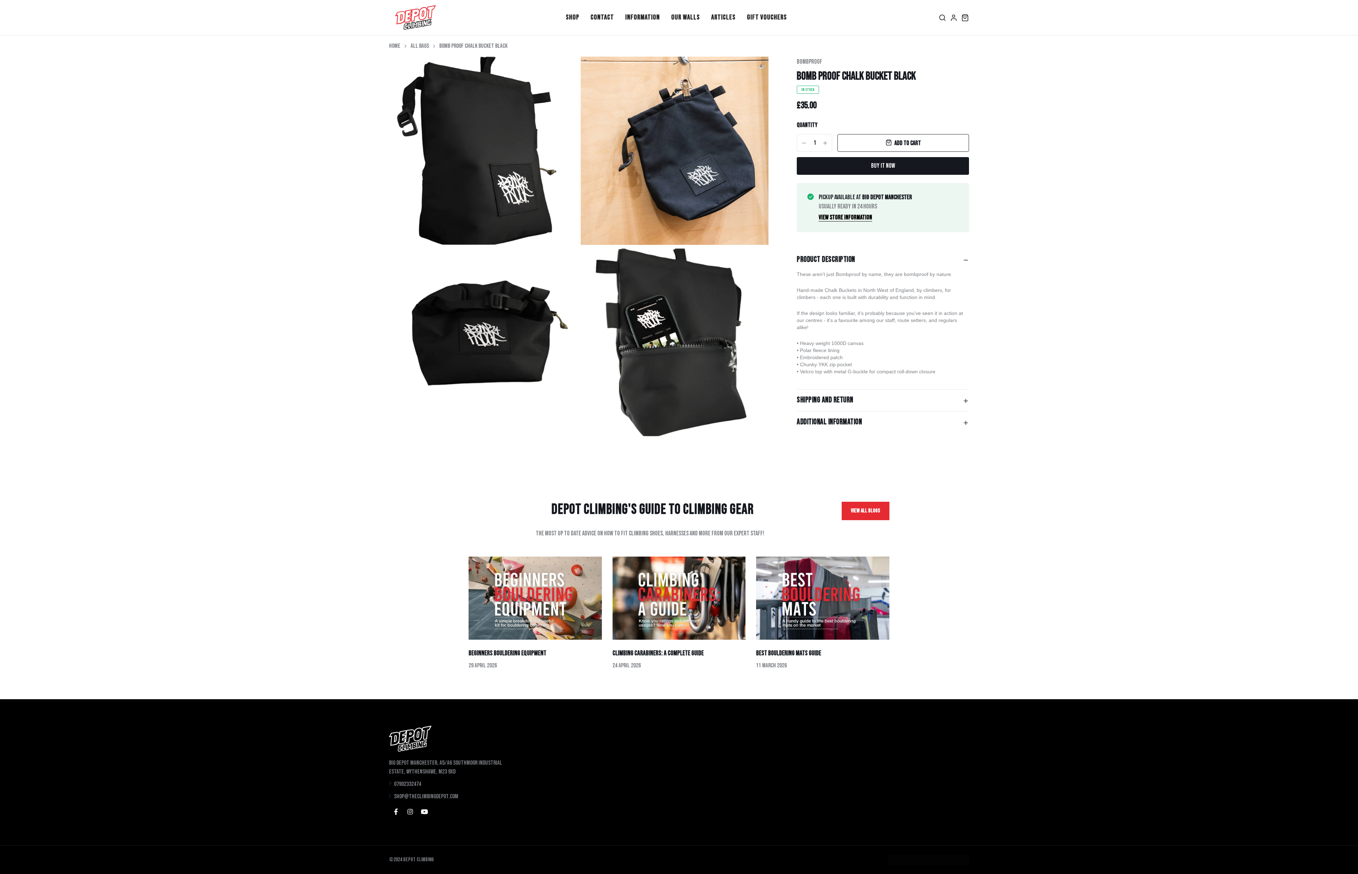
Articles (723, 17)
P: (391, 784)
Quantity (807, 125)
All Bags (420, 46)
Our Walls (685, 17)
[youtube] (424, 812)
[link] (563, 71)
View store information (845, 217)
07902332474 (407, 784)
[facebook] (396, 812)
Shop (572, 17)
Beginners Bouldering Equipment (507, 653)
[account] (954, 17)
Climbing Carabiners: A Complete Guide (658, 653)
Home (394, 46)
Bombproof (809, 61)
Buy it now (883, 165)
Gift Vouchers (767, 17)
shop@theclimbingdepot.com (426, 796)
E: (391, 796)
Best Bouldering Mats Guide (788, 653)
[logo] (415, 17)
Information (642, 17)
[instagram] (410, 812)
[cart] (965, 17)
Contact (602, 17)
